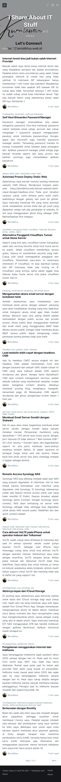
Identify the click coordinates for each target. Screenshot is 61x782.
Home (5, 48)
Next (54, 760)
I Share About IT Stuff (12, 771)
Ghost (5, 774)
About (14, 48)
